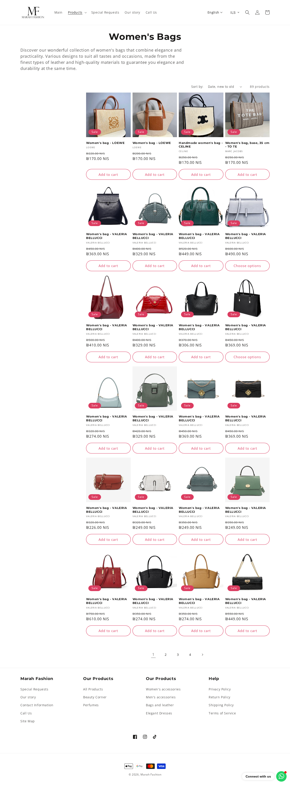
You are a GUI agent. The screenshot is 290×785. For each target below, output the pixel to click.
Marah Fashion (150, 774)
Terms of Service (222, 713)
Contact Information (36, 705)
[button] (77, 12)
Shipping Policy (221, 705)
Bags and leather (160, 705)
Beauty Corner (95, 697)
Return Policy (219, 697)
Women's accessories (163, 689)
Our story (28, 697)
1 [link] (153, 654)
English (213, 12)
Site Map (27, 721)
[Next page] (202, 655)
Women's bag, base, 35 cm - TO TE (247, 144)
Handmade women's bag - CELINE (201, 144)
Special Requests (34, 689)
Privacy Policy (220, 689)
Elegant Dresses (159, 713)
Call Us (26, 713)
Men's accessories (161, 697)
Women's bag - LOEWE (105, 143)
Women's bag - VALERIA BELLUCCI (106, 236)
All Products (93, 689)
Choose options (247, 265)
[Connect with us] (281, 776)
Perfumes (91, 705)
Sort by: (197, 86)
